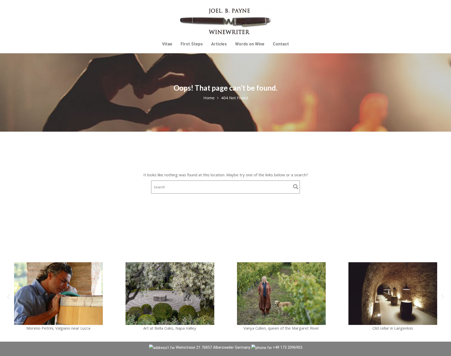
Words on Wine (249, 44)
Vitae (167, 44)
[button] (8, 297)
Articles (219, 44)
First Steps (192, 44)
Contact (281, 44)
